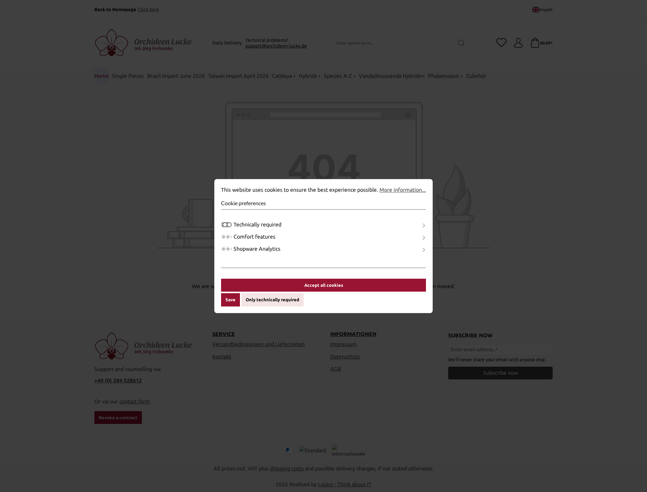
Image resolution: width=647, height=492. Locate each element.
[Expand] (424, 225)
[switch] (226, 236)
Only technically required (272, 299)
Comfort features (254, 237)
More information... (402, 190)
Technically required (257, 224)
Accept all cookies (323, 285)
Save (230, 299)
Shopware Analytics (257, 249)
